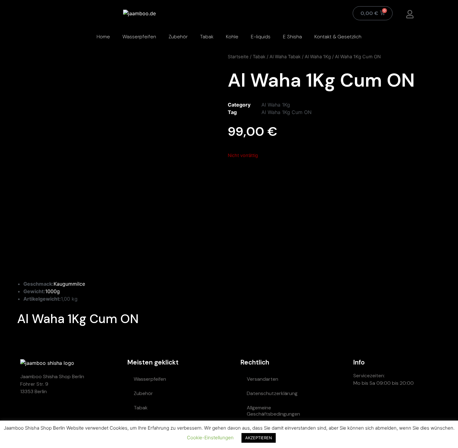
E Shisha (292, 36)
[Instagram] (398, 405)
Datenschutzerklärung (272, 393)
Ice (81, 284)
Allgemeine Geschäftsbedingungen (273, 410)
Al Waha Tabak (285, 57)
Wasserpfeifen (139, 36)
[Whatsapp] (361, 405)
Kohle (232, 36)
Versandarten (262, 379)
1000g (52, 291)
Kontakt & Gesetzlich (337, 36)
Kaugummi (66, 284)
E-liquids (260, 36)
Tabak (206, 36)
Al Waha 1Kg (318, 57)
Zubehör (178, 36)
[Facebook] (417, 405)
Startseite (238, 57)
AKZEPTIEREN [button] (258, 437)
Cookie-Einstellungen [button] (210, 438)
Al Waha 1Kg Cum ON (286, 112)
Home (103, 36)
